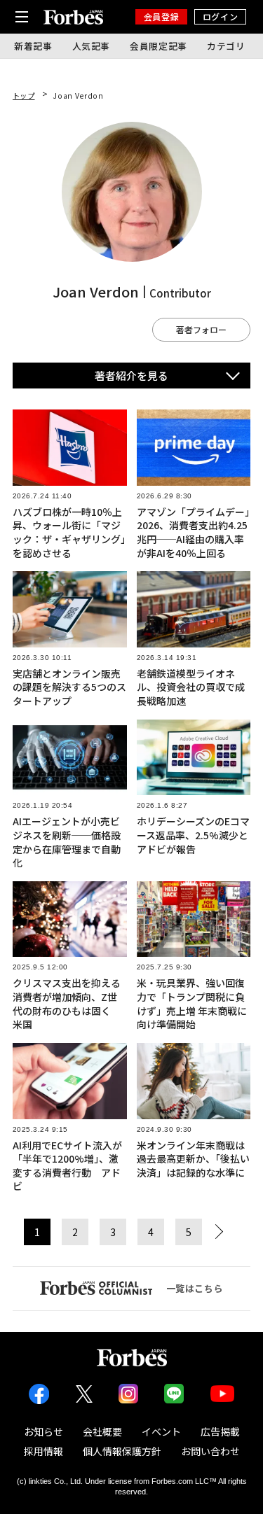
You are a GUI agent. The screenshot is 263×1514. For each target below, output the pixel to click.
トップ (24, 95)
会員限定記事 (158, 45)
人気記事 (91, 45)
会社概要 (102, 1431)
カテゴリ (226, 45)
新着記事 (33, 45)
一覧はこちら (195, 1288)
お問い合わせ (210, 1451)
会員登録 (161, 16)
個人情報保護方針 (122, 1451)
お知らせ (43, 1431)
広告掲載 (220, 1431)
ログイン (220, 16)
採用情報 (43, 1451)
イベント (161, 1431)
